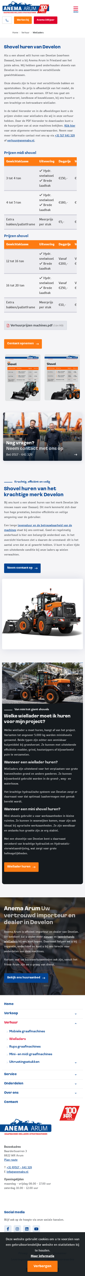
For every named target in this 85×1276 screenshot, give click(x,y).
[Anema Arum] (31, 7)
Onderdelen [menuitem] (13, 1083)
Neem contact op (20, 567)
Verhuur (25, 32)
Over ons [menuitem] (11, 1092)
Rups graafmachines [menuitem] (25, 1046)
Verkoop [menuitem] (11, 1013)
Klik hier (69, 125)
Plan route (11, 1160)
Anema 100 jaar (45, 20)
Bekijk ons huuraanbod (23, 977)
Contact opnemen (20, 343)
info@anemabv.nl (17, 1172)
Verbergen (42, 1266)
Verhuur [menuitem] (11, 1022)
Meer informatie (42, 1256)
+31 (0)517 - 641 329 (19, 1167)
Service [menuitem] (10, 1074)
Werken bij (23, 20)
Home (15, 32)
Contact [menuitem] (11, 1102)
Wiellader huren (19, 866)
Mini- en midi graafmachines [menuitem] (30, 1054)
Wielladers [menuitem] (17, 1039)
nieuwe (48, 936)
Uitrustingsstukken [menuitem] (24, 1062)
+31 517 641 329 (65, 135)
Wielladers (38, 32)
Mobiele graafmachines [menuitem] (27, 1031)
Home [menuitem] (9, 1004)
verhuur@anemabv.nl (20, 140)
